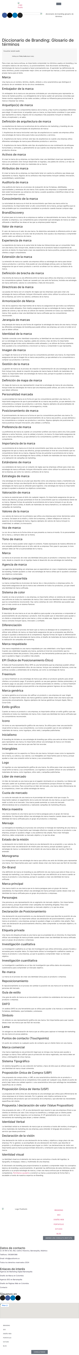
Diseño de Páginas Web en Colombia (14, 1283)
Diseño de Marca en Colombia (12, 1276)
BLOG (59, 1234)
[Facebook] (4, 15)
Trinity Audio (22, 56)
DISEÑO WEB (59, 1220)
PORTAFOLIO (59, 1224)
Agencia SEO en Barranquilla (11, 1279)
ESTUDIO (58, 1229)
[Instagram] (20, 15)
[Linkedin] (14, 15)
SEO (58, 1215)
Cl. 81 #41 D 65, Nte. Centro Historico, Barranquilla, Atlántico (23, 1251)
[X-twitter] (9, 15)
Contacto (3, 1287)
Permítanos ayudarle (21, 1173)
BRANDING (59, 1210)
